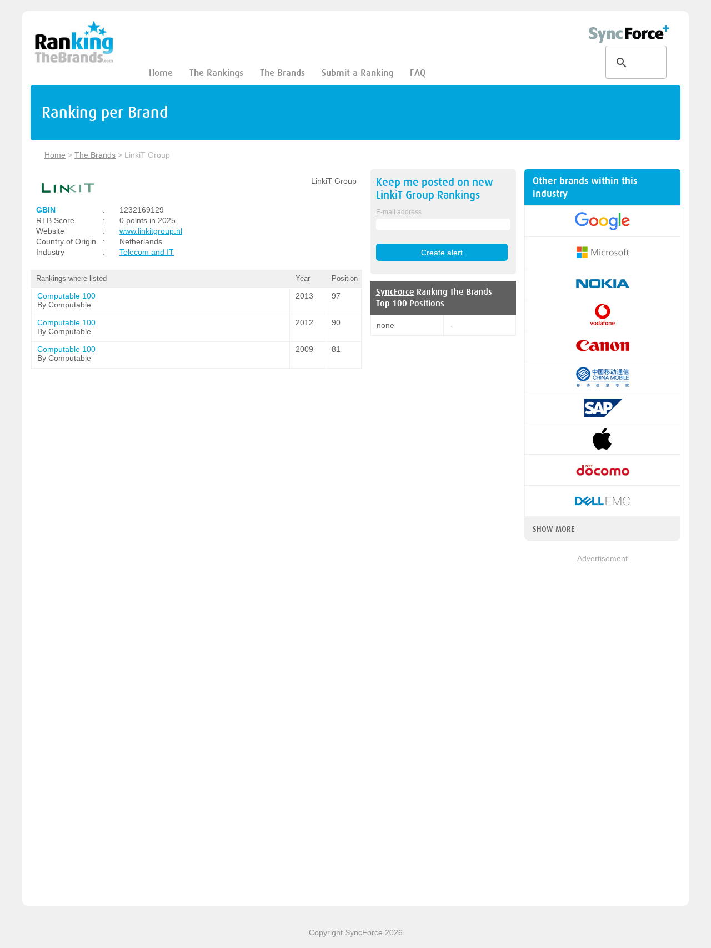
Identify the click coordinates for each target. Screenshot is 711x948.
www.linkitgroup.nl (150, 230)
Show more (553, 529)
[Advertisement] (602, 730)
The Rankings (216, 73)
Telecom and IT (146, 252)
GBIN (46, 209)
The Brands (282, 73)
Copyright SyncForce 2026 (356, 932)
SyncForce (395, 292)
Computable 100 (66, 295)
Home (161, 73)
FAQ (417, 73)
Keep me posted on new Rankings (434, 188)
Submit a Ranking (357, 73)
